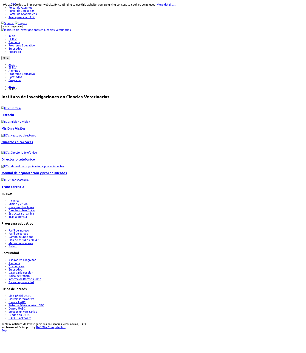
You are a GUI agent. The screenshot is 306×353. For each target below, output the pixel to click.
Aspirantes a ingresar (22, 260)
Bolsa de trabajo (19, 275)
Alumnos (14, 70)
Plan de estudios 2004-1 (23, 240)
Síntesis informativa (21, 299)
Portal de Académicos (22, 14)
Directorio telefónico (18, 159)
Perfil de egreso (18, 233)
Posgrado (14, 80)
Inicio (11, 64)
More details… (166, 4)
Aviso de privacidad (21, 282)
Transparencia (12, 187)
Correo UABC (17, 308)
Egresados (15, 77)
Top (4, 330)
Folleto (12, 246)
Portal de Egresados (21, 10)
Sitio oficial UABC (19, 295)
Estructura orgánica (21, 213)
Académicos (16, 266)
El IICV (12, 67)
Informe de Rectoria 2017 (24, 279)
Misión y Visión (13, 128)
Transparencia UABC (21, 17)
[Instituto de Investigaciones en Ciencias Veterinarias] (36, 29)
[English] (21, 23)
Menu (5, 58)
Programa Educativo (21, 73)
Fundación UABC (19, 314)
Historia (7, 115)
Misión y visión (18, 204)
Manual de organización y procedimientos (34, 173)
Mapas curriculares (20, 243)
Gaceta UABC (17, 302)
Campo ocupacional (21, 236)
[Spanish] (7, 23)
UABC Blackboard (19, 318)
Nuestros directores (17, 142)
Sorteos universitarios (22, 311)
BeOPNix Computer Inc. (51, 327)
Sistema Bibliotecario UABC (26, 305)
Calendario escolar (20, 272)
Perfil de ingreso (18, 230)
